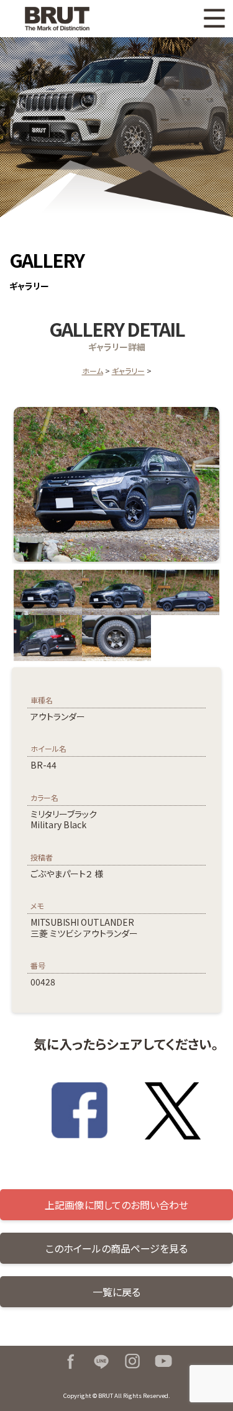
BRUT (64, 18)
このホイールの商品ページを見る (116, 1248)
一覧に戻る (116, 1291)
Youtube (163, 1361)
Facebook (70, 1361)
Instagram (132, 1361)
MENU (214, 18)
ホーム (92, 370)
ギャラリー (128, 370)
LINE (101, 1361)
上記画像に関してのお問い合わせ (116, 1204)
